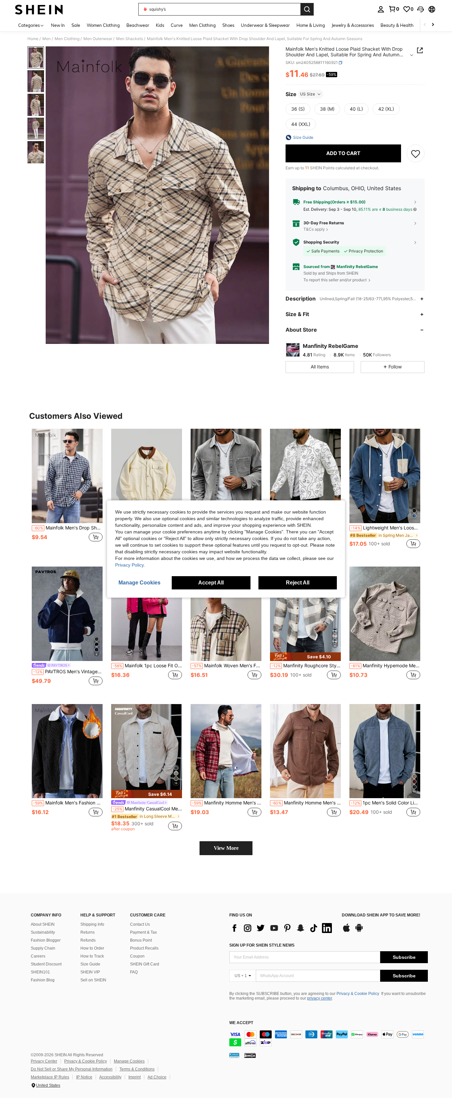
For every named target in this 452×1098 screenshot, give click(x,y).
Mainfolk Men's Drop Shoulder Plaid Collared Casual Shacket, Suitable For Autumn (68, 527)
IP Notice (84, 1077)
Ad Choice (157, 1077)
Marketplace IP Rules (50, 1077)
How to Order (92, 948)
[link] (393, 9)
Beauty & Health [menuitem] (397, 25)
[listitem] (67, 492)
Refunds (88, 940)
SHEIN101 (40, 972)
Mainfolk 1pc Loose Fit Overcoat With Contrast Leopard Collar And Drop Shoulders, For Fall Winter (147, 665)
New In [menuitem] (58, 25)
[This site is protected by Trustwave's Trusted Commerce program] (234, 1055)
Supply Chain (43, 948)
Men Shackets (129, 38)
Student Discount (46, 964)
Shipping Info (92, 924)
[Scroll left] (425, 25)
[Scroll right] (432, 25)
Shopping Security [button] (321, 242)
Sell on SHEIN (93, 980)
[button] (421, 9)
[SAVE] (416, 153)
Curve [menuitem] (177, 25)
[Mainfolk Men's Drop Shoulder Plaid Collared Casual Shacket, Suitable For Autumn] (67, 476)
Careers (38, 956)
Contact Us (140, 924)
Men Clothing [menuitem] (202, 25)
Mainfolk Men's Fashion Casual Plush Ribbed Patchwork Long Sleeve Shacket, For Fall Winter (68, 802)
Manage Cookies (129, 1061)
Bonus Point (141, 940)
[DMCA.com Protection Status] (250, 1055)
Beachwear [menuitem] (137, 25)
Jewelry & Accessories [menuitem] (353, 25)
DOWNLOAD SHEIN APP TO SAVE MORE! (381, 915)
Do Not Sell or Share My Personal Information (72, 1069)
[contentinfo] (328, 1038)
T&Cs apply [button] (314, 229)
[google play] (359, 931)
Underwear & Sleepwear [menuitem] (265, 25)
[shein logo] (39, 9)
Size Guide (90, 964)
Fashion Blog (43, 980)
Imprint (134, 1077)
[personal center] (381, 9)
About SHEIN (43, 924)
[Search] (307, 9)
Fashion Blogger (46, 940)
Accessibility (110, 1077)
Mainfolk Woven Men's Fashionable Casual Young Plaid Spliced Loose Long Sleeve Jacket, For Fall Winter (226, 665)
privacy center (319, 998)
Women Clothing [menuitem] (103, 25)
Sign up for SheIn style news (261, 945)
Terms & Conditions (137, 1069)
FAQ (134, 972)
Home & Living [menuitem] (310, 25)
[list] (282, 928)
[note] (305, 656)
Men (46, 38)
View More (226, 848)
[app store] (346, 931)
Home (32, 38)
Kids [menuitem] (160, 25)
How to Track (92, 956)
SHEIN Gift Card (144, 964)
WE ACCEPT (241, 1023)
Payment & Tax (143, 932)
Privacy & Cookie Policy (358, 993)
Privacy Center (44, 1061)
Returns (87, 932)
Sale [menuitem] (75, 25)
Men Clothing (67, 38)
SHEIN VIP (90, 972)
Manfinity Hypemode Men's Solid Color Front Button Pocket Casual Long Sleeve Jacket (385, 665)
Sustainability (43, 932)
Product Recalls (144, 948)
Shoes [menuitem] (228, 25)
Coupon (137, 956)
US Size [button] (307, 93)
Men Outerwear (97, 38)
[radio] (298, 109)
